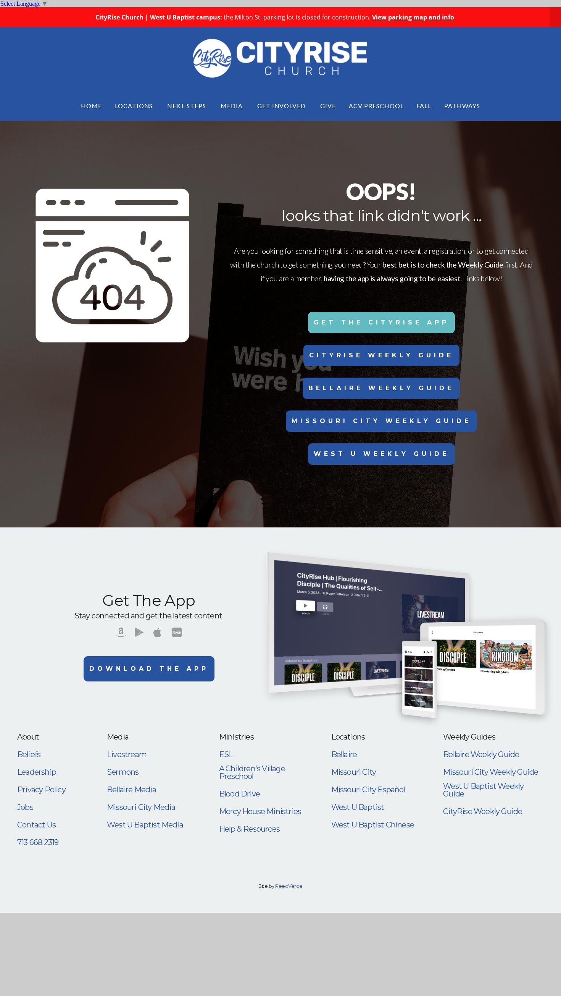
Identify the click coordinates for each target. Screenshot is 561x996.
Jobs (25, 807)
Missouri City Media (141, 807)
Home (91, 105)
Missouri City (353, 772)
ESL (226, 754)
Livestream (127, 754)
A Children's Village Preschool (252, 772)
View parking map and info (413, 17)
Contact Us (36, 824)
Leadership (36, 772)
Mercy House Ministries (260, 811)
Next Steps (187, 105)
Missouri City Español (368, 789)
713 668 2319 (37, 842)
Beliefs (28, 754)
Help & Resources (249, 829)
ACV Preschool (376, 105)
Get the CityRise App (381, 322)
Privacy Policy (41, 789)
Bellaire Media (131, 789)
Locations (135, 105)
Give (328, 105)
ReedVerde (288, 886)
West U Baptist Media (145, 824)
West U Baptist (357, 807)
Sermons (123, 772)
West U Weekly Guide (381, 453)
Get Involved (282, 105)
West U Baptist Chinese (372, 824)
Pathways (462, 105)
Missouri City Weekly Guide (381, 421)
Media (232, 105)
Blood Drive (239, 793)
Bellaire (344, 754)
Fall (424, 105)
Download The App (149, 668)
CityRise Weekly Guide (381, 355)
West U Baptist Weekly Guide (483, 790)
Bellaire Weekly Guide (381, 388)
